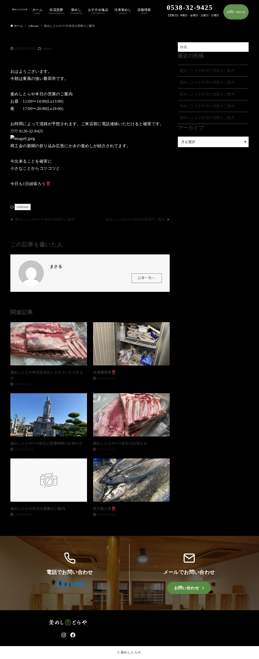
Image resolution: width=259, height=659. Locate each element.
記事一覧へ (147, 278)
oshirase (47, 48)
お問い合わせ (236, 12)
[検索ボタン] (244, 47)
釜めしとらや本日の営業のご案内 (207, 71)
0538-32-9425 (70, 583)
